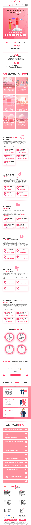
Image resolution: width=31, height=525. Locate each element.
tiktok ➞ (21, 490)
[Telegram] (19, 5)
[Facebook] (14, 5)
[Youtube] (17, 5)
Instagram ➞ (6, 490)
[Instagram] (9, 5)
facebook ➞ (6, 499)
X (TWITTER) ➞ (22, 508)
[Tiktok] (11, 5)
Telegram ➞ (6, 508)
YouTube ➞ (21, 499)
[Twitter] (22, 5)
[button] (15, 375)
